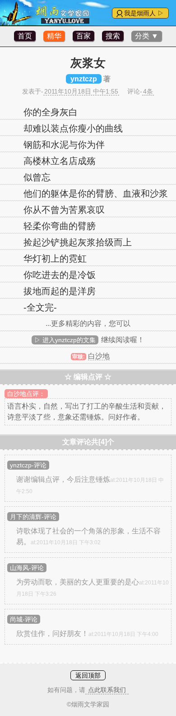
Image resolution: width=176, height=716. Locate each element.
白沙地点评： (26, 393)
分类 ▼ (146, 36)
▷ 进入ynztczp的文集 (65, 340)
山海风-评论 (27, 567)
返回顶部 (88, 675)
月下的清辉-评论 (33, 516)
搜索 (113, 36)
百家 (83, 36)
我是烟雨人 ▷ (144, 13)
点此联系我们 (107, 689)
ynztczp (83, 79)
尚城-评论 (23, 619)
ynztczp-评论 (28, 465)
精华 (54, 36)
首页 (25, 36)
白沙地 (99, 356)
